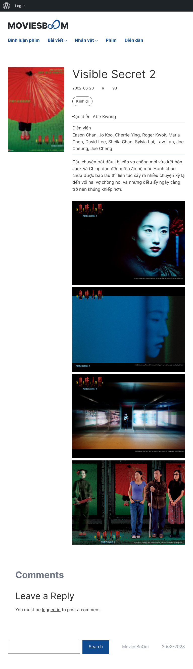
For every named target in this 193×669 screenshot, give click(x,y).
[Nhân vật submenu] (96, 40)
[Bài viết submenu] (65, 40)
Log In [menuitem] (20, 6)
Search (96, 646)
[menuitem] (6, 6)
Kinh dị (82, 101)
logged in (51, 609)
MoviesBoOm (135, 646)
